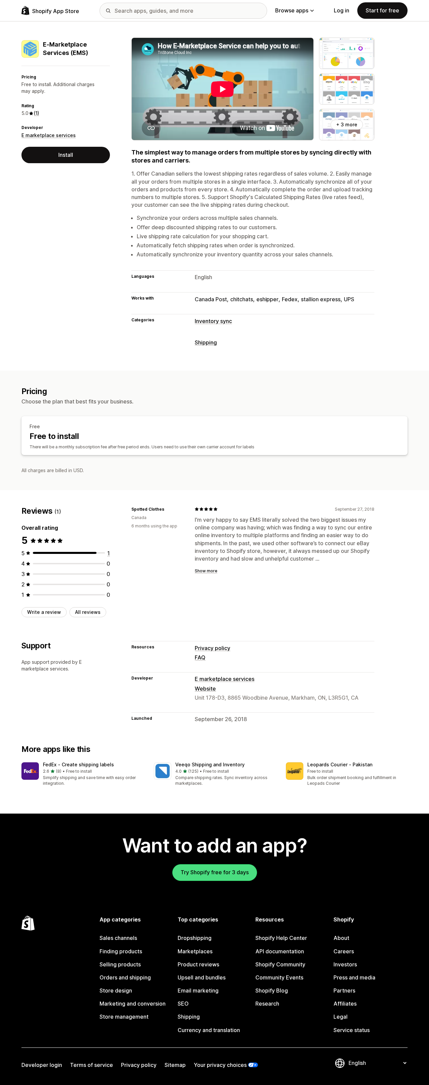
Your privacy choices (220, 1065)
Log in (341, 10)
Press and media (354, 977)
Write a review (44, 612)
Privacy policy (212, 648)
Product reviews (198, 964)
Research (267, 1003)
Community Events (279, 977)
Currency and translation (209, 1030)
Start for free (382, 10)
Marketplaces (195, 951)
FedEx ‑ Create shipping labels (78, 764)
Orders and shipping (125, 977)
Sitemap (175, 1065)
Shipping (206, 342)
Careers (343, 951)
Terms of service (91, 1065)
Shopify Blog (271, 990)
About (341, 938)
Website (205, 688)
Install (65, 154)
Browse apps (291, 10)
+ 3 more (346, 124)
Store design (116, 990)
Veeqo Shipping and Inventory (210, 764)
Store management (124, 1016)
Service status (351, 1030)
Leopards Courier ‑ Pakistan (339, 764)
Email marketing (198, 990)
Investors (345, 964)
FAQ (200, 657)
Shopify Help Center (281, 938)
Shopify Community (280, 964)
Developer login (41, 1065)
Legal (340, 1016)
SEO (183, 1003)
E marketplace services (48, 135)
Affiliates (345, 1003)
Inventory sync (213, 321)
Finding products (121, 951)
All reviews (88, 612)
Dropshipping (194, 938)
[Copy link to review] (168, 509)
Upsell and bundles (202, 977)
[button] (82, 774)
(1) (36, 113)
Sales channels (118, 938)
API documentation (279, 951)
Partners (344, 990)
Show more (206, 570)
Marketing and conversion (133, 1003)
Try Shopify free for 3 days (215, 872)
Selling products (120, 964)
